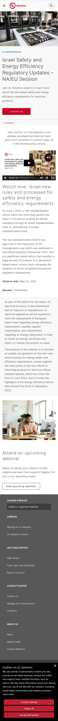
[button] (4, 5)
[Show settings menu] (47, 177)
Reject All (29, 708)
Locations (12, 610)
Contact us (16, 111)
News (10, 634)
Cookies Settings (29, 702)
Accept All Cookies (29, 715)
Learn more (8, 694)
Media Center (14, 641)
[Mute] (41, 177)
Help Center (13, 558)
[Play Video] (5, 177)
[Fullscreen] (53, 177)
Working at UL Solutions (19, 527)
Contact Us (12, 596)
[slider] (26, 177)
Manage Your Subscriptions (21, 603)
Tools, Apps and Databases (21, 565)
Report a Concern (16, 572)
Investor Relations (16, 649)
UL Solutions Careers (17, 534)
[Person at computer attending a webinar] (29, 420)
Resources (9, 123)
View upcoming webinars (21, 486)
